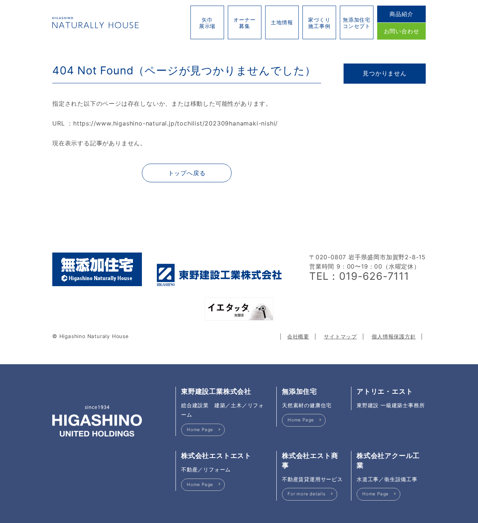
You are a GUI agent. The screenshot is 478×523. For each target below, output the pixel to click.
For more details (307, 493)
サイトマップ (340, 337)
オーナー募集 (244, 22)
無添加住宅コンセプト (356, 22)
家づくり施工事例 (319, 22)
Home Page (200, 429)
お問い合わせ (401, 31)
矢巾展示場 (207, 22)
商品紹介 (401, 14)
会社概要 (298, 337)
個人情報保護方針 (394, 337)
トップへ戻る (187, 173)
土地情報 (282, 22)
